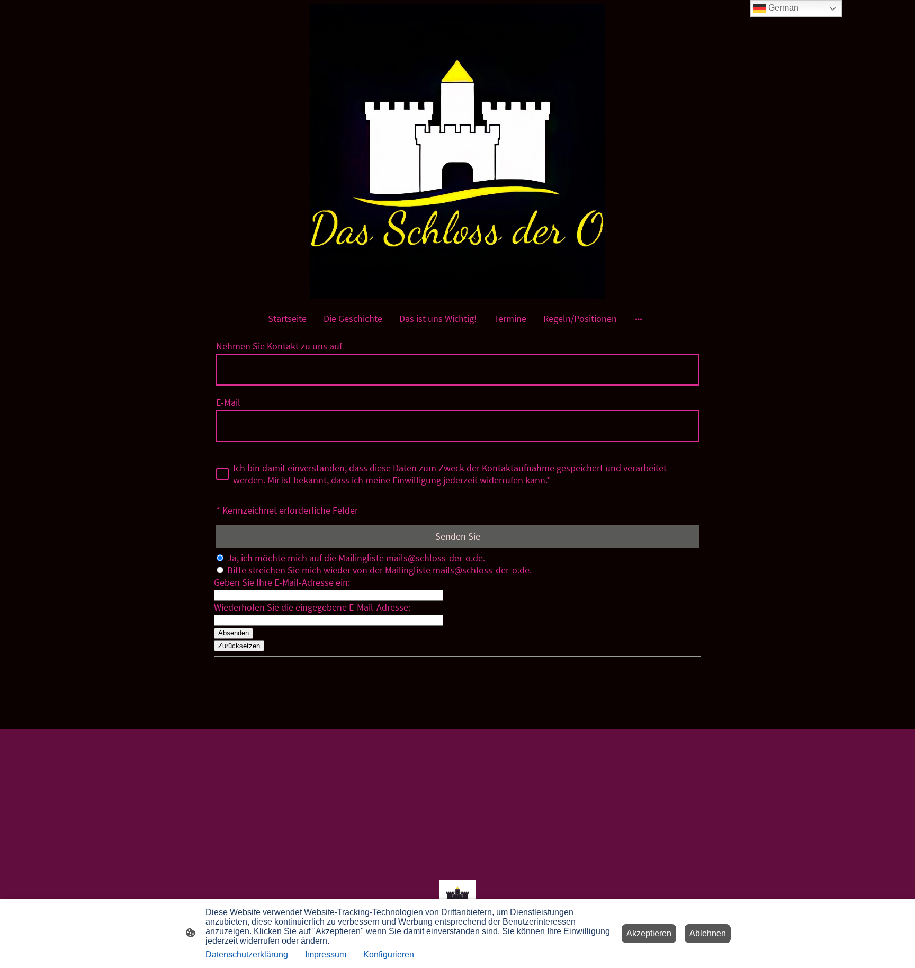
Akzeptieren (648, 933)
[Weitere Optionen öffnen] (638, 318)
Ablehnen (707, 933)
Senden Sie (457, 536)
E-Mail (228, 402)
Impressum (325, 954)
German (782, 7)
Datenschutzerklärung (246, 954)
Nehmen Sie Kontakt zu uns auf (279, 346)
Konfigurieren (388, 954)
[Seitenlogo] (457, 151)
